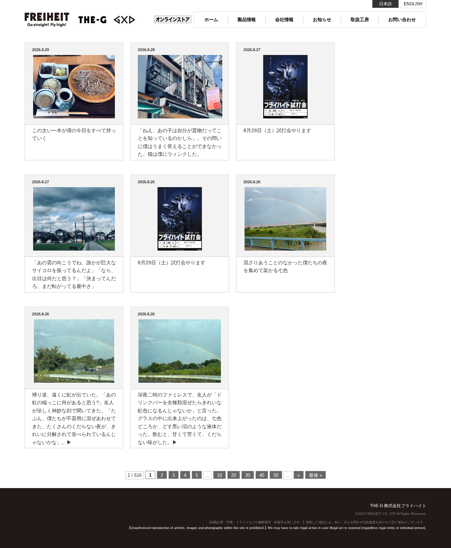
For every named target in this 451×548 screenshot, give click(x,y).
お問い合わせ (402, 19)
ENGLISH (413, 3)
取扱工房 (360, 19)
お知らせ (322, 19)
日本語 (385, 3)
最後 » (315, 475)
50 (275, 475)
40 (261, 475)
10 (219, 475)
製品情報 (246, 19)
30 (247, 475)
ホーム (211, 19)
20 (233, 475)
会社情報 (284, 19)
